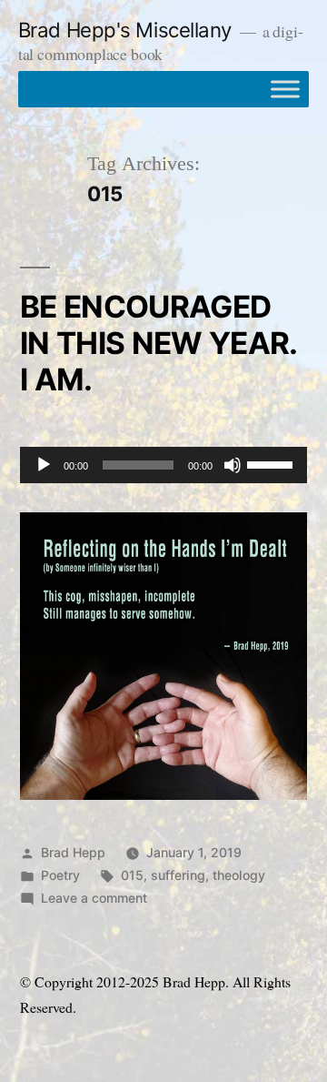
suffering (178, 875)
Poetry (60, 875)
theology (239, 875)
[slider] (272, 463)
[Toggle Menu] (285, 89)
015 (132, 875)
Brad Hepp (73, 852)
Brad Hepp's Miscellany (125, 29)
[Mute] (232, 465)
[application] (163, 465)
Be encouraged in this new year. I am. (158, 343)
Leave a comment (94, 897)
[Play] (44, 465)
